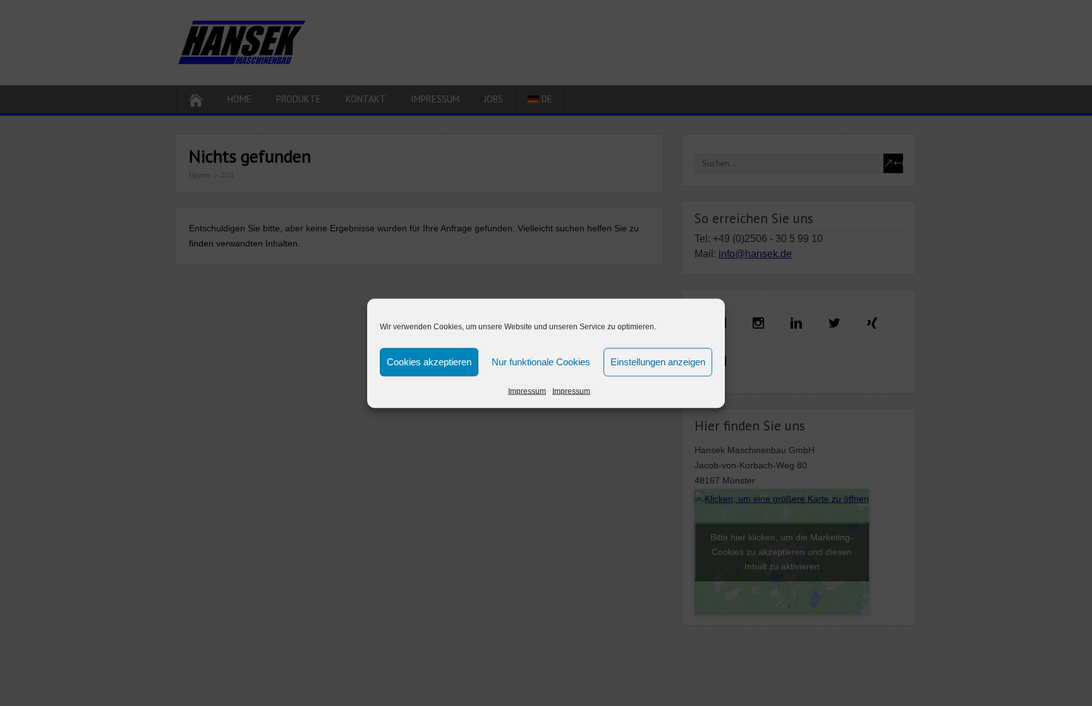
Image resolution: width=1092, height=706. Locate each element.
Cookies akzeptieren (429, 361)
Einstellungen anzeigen (657, 361)
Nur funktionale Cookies (541, 361)
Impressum (527, 390)
